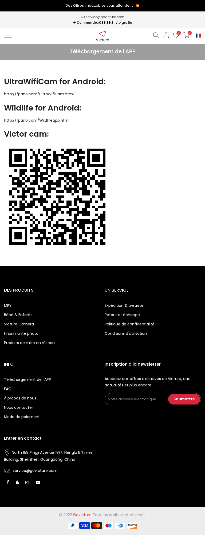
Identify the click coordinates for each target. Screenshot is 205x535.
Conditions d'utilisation (126, 333)
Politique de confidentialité (130, 324)
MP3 (7, 305)
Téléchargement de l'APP (27, 379)
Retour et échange (122, 314)
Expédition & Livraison (124, 305)
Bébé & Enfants (18, 314)
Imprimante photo (21, 333)
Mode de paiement (22, 416)
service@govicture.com (105, 17)
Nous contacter (18, 407)
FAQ (7, 388)
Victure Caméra (19, 324)
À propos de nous (20, 398)
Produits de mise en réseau (29, 342)
